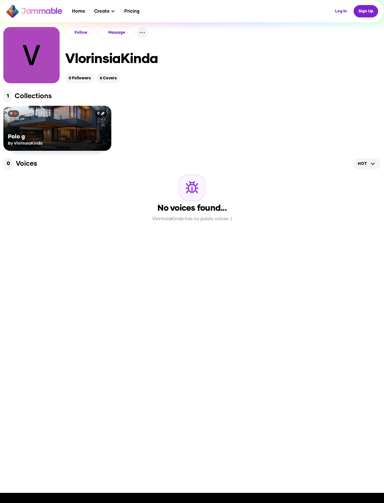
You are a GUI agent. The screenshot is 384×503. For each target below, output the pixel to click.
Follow (80, 33)
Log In (341, 11)
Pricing (131, 11)
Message (116, 33)
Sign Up (365, 11)
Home (78, 11)
